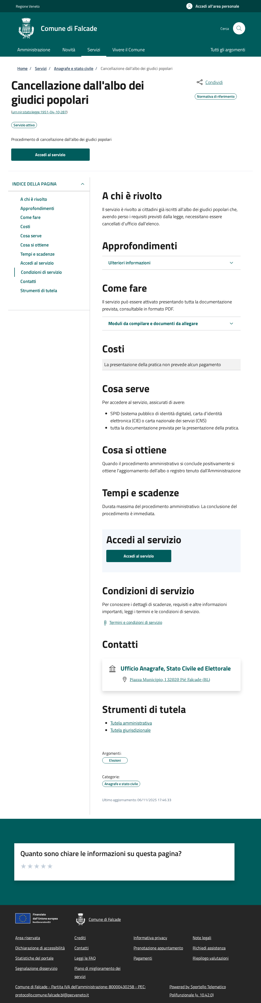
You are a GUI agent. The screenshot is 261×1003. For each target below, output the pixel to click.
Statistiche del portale (34, 958)
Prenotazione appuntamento (158, 948)
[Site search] (239, 28)
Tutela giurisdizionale (130, 730)
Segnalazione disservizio (36, 968)
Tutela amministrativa (131, 723)
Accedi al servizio (50, 155)
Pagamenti (143, 958)
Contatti (81, 948)
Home (22, 68)
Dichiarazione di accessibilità (40, 948)
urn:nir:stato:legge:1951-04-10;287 (39, 112)
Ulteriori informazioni (129, 262)
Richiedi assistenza (209, 948)
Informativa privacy (150, 938)
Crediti (80, 938)
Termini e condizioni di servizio (135, 622)
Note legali (202, 938)
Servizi (41, 68)
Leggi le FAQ (85, 958)
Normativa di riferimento (215, 96)
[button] (212, 6)
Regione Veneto (28, 6)
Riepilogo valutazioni (211, 958)
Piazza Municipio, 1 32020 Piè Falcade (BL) (170, 679)
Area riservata (27, 938)
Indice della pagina (34, 183)
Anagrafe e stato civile (73, 68)
